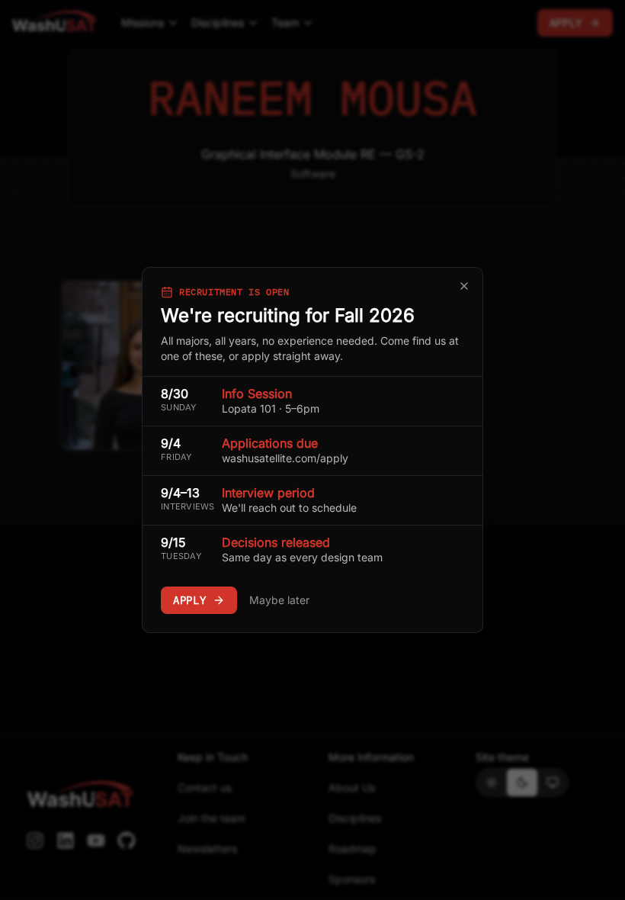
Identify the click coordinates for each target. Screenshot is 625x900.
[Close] (464, 286)
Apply (190, 600)
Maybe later (279, 599)
